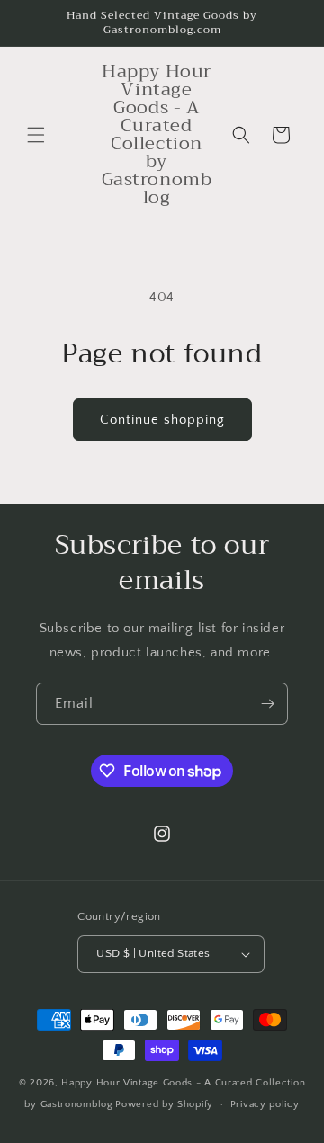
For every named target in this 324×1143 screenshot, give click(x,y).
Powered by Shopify (164, 1104)
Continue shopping (162, 419)
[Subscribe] (267, 704)
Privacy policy (265, 1104)
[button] (36, 135)
